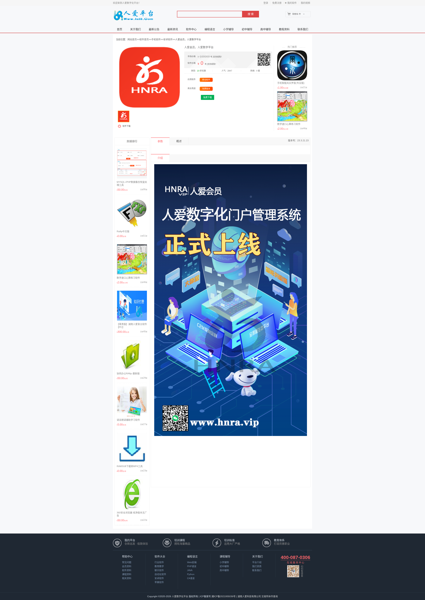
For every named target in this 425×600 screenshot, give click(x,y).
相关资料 (126, 578)
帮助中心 (127, 556)
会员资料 (126, 566)
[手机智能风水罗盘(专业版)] (292, 79)
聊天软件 (159, 570)
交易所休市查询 (269, 596)
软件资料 (126, 570)
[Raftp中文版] (132, 227)
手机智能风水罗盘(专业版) (290, 83)
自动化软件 (160, 574)
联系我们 (303, 29)
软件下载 (126, 126)
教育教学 (159, 566)
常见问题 (126, 562)
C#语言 (191, 578)
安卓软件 (168, 39)
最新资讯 (172, 29)
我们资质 (256, 566)
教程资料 (284, 29)
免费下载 (207, 97)
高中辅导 (265, 29)
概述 (179, 141)
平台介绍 (256, 562)
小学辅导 (228, 29)
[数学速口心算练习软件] (292, 120)
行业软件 (159, 562)
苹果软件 (159, 582)
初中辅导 (247, 29)
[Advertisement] (230, 464)
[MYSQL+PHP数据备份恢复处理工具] (132, 177)
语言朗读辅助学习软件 (128, 420)
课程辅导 (225, 556)
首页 (119, 29)
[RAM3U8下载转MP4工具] (132, 462)
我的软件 (292, 2)
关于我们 (135, 29)
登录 (265, 2)
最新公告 (154, 29)
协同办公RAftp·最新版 (128, 373)
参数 (160, 141)
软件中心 (191, 29)
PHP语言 (191, 566)
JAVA (189, 570)
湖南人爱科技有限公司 (249, 596)
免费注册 (277, 2)
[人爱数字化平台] (134, 21)
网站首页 (132, 39)
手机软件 (156, 39)
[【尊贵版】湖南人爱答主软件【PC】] (132, 319)
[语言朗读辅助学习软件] (132, 415)
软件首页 (144, 39)
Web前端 (192, 562)
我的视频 (305, 2)
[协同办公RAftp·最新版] (132, 369)
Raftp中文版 (123, 231)
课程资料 (126, 574)
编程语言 (210, 29)
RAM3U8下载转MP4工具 (130, 466)
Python (190, 574)
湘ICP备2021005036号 (224, 596)
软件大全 (160, 556)
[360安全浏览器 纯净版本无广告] (132, 508)
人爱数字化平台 (180, 596)
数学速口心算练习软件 (288, 124)
